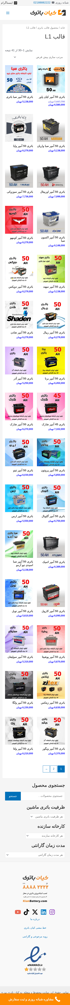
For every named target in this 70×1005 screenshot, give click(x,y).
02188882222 (42, 2)
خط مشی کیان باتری (35, 927)
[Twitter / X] (35, 912)
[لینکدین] (43, 912)
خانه (62, 27)
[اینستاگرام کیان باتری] (52, 912)
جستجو (13, 796)
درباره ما (35, 919)
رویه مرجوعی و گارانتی (35, 936)
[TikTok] (26, 912)
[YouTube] (18, 912)
